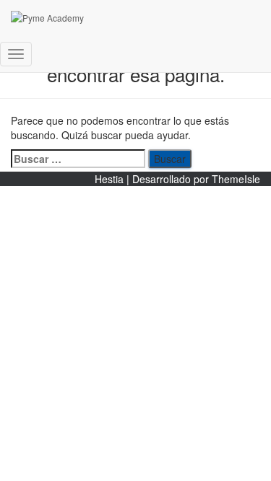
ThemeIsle (236, 179)
